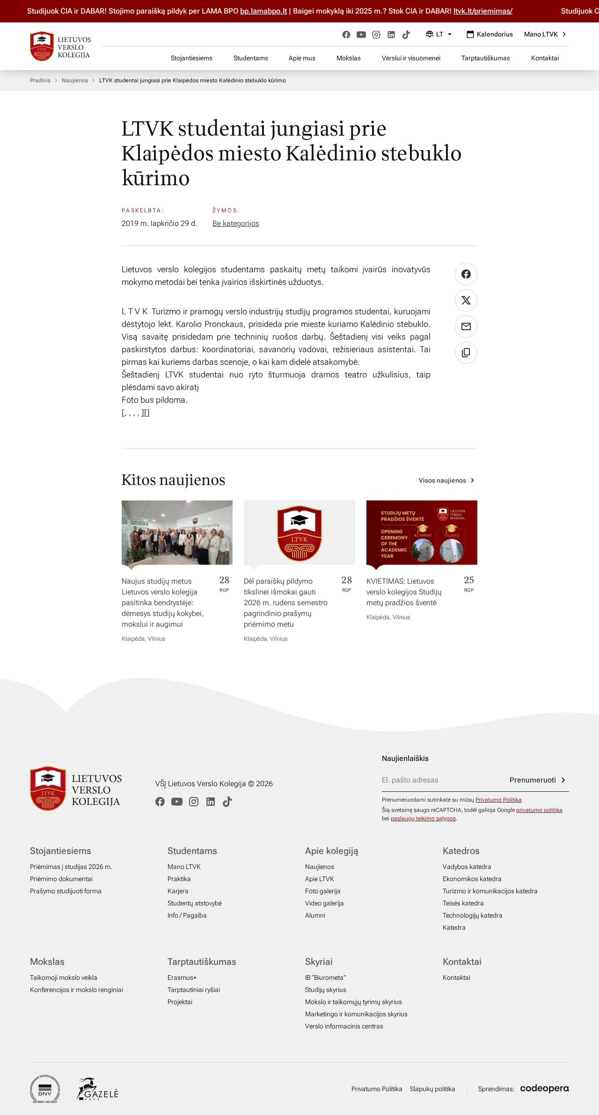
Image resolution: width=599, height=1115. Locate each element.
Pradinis (40, 80)
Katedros (461, 850)
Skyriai (319, 961)
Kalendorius (495, 34)
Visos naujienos (442, 480)
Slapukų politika (432, 1089)
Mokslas (348, 58)
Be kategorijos (235, 223)
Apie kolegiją (331, 850)
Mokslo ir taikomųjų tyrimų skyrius (353, 1002)
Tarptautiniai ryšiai (194, 989)
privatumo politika (539, 810)
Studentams (251, 58)
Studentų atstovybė (195, 903)
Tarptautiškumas (485, 58)
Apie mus (302, 58)
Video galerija (324, 903)
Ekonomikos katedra (472, 879)
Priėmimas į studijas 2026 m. (71, 866)
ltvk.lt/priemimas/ (470, 11)
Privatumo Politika (498, 799)
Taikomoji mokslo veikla (63, 977)
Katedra (454, 927)
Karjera (178, 891)
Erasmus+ (182, 977)
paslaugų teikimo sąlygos (423, 818)
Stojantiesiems (191, 58)
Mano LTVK (541, 34)
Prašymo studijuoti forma (66, 891)
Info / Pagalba (187, 915)
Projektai (180, 1002)
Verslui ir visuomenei (411, 58)
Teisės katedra (463, 903)
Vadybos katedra (467, 866)
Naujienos (75, 80)
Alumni (315, 915)
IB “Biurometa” (325, 977)
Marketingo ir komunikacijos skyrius (356, 1014)
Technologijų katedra (473, 915)
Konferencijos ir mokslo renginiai (76, 989)
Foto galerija (323, 891)
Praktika (179, 879)
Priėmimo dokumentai (61, 879)
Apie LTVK (319, 879)
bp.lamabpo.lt (250, 11)
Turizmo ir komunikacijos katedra (490, 891)
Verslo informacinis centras (344, 1026)
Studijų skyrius (325, 989)
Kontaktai (545, 58)
